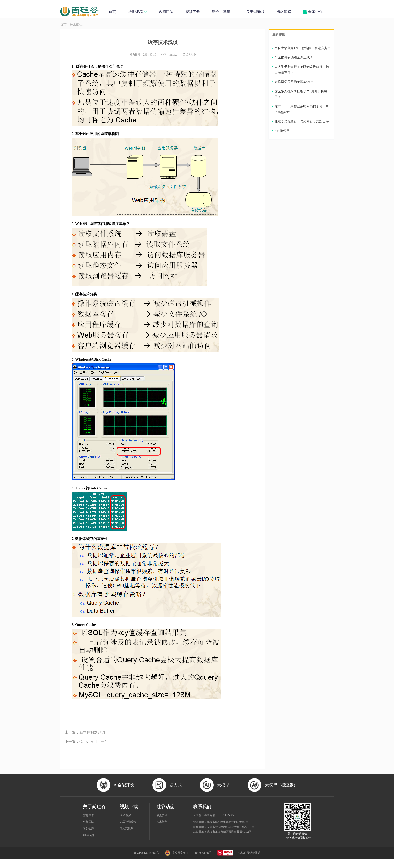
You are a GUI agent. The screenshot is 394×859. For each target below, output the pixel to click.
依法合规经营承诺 (249, 852)
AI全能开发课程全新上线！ (294, 57)
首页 (112, 12)
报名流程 (284, 12)
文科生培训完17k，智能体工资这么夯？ (302, 48)
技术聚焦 (76, 24)
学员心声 (88, 828)
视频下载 (192, 12)
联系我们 (202, 806)
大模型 (223, 785)
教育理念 (88, 815)
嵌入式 (175, 785)
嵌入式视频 (126, 828)
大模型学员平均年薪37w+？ (294, 82)
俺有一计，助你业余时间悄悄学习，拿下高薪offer (302, 109)
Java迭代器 (282, 130)
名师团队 (166, 12)
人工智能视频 (128, 821)
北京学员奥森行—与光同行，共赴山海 (302, 121)
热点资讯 (161, 815)
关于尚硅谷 (255, 12)
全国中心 (315, 12)
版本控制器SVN (85, 732)
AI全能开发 (124, 785)
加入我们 (88, 835)
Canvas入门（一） (86, 741)
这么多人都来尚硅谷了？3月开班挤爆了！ (301, 94)
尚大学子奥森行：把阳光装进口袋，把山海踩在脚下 (302, 69)
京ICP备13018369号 (146, 852)
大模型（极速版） (281, 785)
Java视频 (125, 815)
